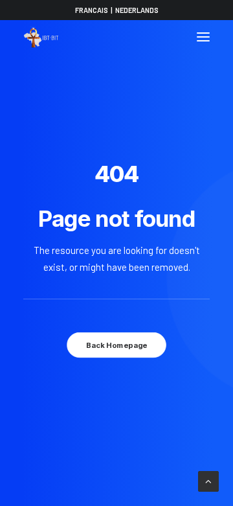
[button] (203, 37)
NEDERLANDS (137, 10)
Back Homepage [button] (116, 345)
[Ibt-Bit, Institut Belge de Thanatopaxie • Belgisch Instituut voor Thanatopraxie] (41, 37)
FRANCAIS (91, 10)
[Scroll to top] (208, 480)
